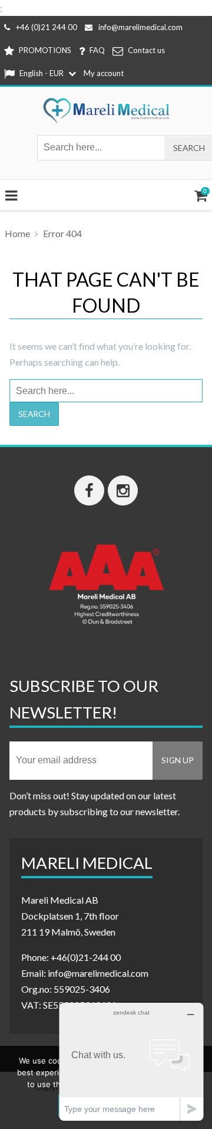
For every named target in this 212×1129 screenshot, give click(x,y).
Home (17, 233)
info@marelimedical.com (140, 27)
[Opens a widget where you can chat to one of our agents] (131, 1061)
